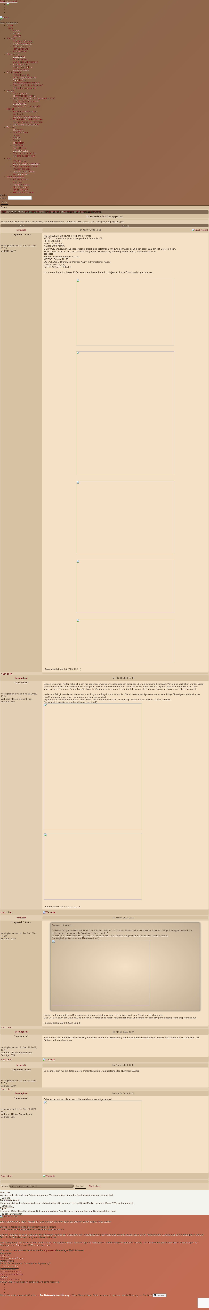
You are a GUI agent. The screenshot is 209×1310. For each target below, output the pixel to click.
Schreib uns (7, 1205)
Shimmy (17, 140)
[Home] (4, 17)
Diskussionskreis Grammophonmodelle (43, 211)
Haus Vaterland (21, 187)
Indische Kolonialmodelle (26, 101)
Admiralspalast (20, 179)
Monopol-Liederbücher (25, 153)
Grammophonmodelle (24, 95)
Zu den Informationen (12, 1213)
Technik (10, 109)
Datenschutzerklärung (11, 1274)
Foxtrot (16, 137)
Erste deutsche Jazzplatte (26, 163)
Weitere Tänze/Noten (24, 155)
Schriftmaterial (14, 72)
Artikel (16, 33)
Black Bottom (20, 148)
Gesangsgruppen (22, 46)
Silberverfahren (21, 64)
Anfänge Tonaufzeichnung (26, 116)
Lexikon (17, 35)
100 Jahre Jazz (21, 161)
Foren (10, 28)
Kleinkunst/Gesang (22, 41)
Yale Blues (18, 145)
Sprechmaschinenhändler (26, 82)
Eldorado (17, 182)
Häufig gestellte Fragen (12, 1258)
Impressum (49, 1250)
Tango (16, 135)
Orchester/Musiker (22, 43)
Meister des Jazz (22, 169)
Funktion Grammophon (25, 111)
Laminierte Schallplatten (25, 62)
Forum (16, 30)
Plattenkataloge (21, 75)
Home (10, 25)
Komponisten (20, 51)
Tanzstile (11, 127)
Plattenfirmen (13, 54)
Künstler (11, 38)
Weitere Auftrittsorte (23, 192)
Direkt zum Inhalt (8, 1)
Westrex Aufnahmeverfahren (28, 122)
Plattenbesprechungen (24, 88)
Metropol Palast (21, 184)
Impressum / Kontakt (10, 1271)
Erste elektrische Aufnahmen (28, 119)
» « (54, 1295)
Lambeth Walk (20, 150)
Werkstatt (18, 114)
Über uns (6, 1197)
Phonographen (20, 93)
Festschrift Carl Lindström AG (28, 85)
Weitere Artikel (20, 174)
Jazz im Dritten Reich (24, 171)
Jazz (9, 158)
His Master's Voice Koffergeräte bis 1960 (34, 98)
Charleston (18, 142)
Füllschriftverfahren (23, 67)
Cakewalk (18, 129)
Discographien (20, 59)
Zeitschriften (19, 80)
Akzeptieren (159, 1295)
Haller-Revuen (20, 189)
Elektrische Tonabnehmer (26, 124)
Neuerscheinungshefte (24, 77)
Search (3, 198)
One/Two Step (20, 132)
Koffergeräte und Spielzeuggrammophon (82, 211)
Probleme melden (10, 1266)
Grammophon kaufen (11, 1279)
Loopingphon (20, 103)
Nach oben (6, 673)
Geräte (10, 90)
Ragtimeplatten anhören (25, 166)
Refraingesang (20, 48)
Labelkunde (19, 56)
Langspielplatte (21, 69)
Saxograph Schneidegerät (26, 106)
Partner (4, 1276)
